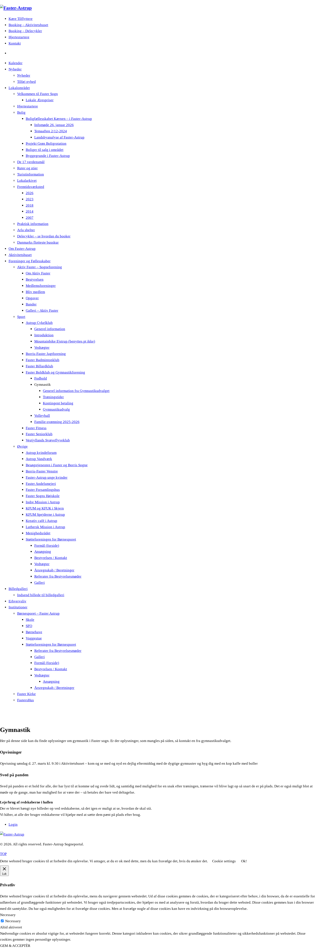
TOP (3, 854)
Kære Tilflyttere (21, 19)
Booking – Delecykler (25, 31)
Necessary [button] (8, 915)
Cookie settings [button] (224, 861)
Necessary (13, 921)
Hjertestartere (19, 37)
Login (13, 824)
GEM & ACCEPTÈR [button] (15, 946)
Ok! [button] (244, 861)
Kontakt (15, 43)
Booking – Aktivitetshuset (28, 25)
